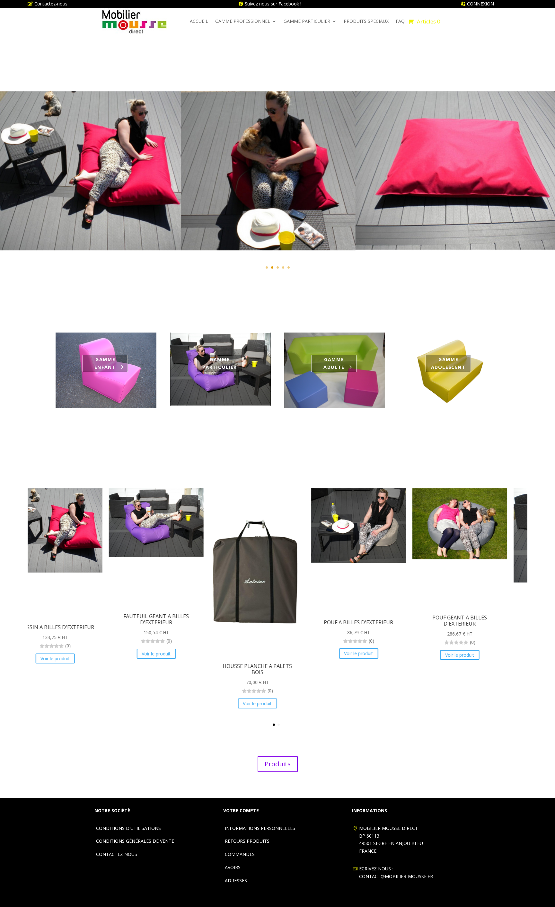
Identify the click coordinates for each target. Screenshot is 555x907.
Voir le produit (277, 192)
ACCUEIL (199, 21)
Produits (278, 764)
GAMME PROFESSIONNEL (242, 21)
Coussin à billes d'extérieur (277, 154)
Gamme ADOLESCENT (448, 363)
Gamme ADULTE (333, 363)
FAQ (400, 21)
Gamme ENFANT (105, 363)
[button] (274, 725)
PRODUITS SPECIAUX (366, 21)
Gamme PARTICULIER (219, 363)
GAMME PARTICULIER (307, 21)
